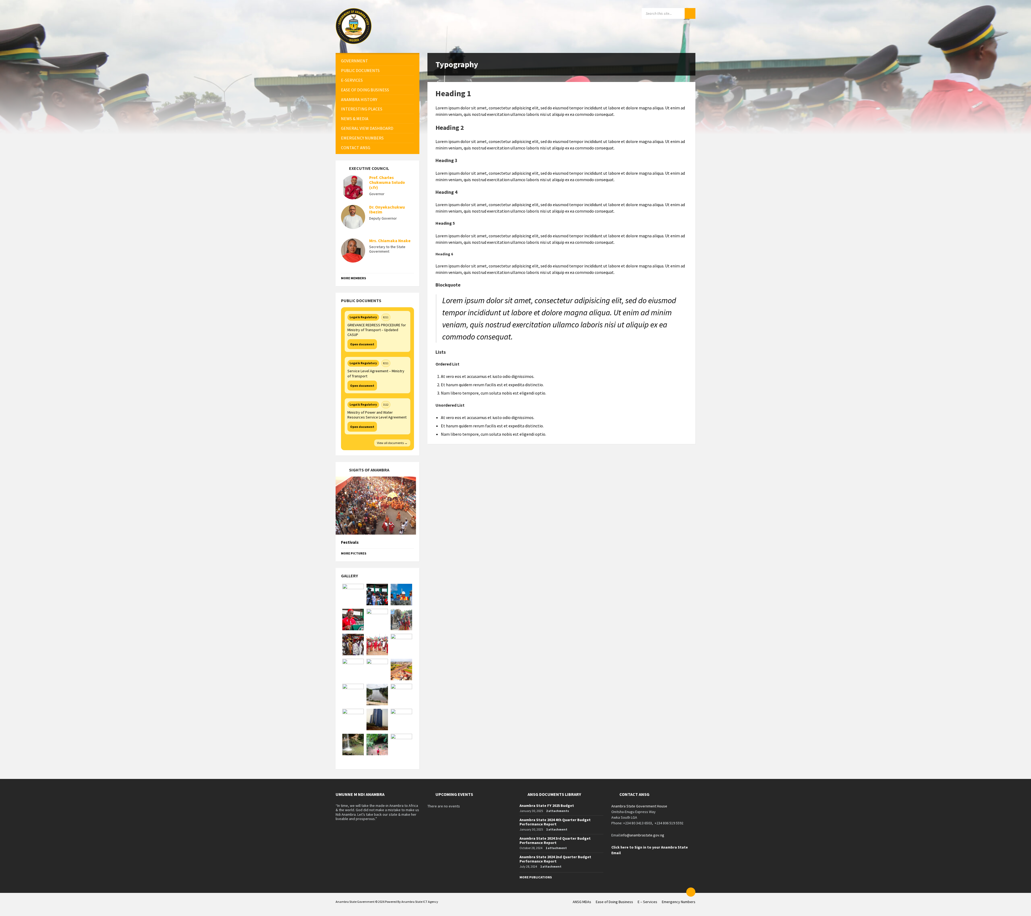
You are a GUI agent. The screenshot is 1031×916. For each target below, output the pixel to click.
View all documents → (392, 443)
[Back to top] (690, 892)
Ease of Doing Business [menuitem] (614, 901)
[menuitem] (377, 61)
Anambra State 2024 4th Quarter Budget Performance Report (555, 822)
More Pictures (353, 553)
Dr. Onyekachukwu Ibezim (387, 210)
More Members (353, 278)
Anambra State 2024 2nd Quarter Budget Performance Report (555, 859)
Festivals (350, 542)
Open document (362, 344)
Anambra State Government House (639, 806)
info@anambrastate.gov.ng (642, 835)
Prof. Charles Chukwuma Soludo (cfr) (387, 182)
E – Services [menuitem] (647, 901)
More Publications (536, 877)
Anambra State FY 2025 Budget (547, 805)
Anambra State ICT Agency (419, 902)
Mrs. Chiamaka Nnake (390, 240)
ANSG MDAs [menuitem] (582, 901)
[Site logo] (354, 42)
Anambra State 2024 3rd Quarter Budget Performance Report (555, 840)
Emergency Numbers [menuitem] (678, 901)
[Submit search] (690, 13)
